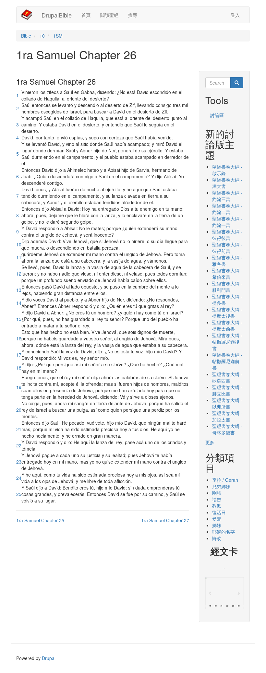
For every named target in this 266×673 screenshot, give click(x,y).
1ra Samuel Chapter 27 (165, 520)
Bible (26, 35)
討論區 (217, 115)
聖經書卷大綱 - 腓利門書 (227, 286)
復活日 (219, 512)
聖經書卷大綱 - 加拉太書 (227, 416)
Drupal (48, 658)
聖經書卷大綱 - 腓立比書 (227, 390)
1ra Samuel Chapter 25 (40, 520)
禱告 (216, 499)
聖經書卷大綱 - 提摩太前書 (227, 325)
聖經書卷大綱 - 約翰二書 (227, 208)
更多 (209, 442)
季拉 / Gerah (225, 480)
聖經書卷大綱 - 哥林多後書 (227, 429)
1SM (58, 35)
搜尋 (132, 15)
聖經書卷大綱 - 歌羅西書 (227, 377)
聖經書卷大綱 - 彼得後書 (227, 234)
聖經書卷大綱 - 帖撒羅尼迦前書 (227, 361)
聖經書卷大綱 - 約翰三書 (227, 195)
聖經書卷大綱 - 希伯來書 (227, 273)
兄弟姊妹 (221, 486)
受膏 (216, 518)
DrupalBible (57, 15)
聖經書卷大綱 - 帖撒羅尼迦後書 (227, 341)
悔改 (216, 538)
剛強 (216, 493)
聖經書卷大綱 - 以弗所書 (227, 403)
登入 (235, 15)
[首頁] (29, 14)
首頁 (86, 15)
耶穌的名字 (223, 531)
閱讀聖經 (109, 15)
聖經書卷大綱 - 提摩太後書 (227, 312)
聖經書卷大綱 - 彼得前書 (227, 247)
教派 (216, 505)
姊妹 (216, 525)
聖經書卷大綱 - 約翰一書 (227, 221)
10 (42, 35)
